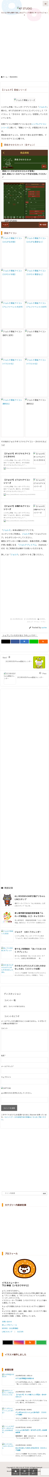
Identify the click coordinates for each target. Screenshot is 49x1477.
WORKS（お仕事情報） (10, 1328)
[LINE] (33, 641)
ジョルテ (43, 106)
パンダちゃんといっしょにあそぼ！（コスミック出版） (31, 1413)
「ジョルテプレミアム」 (28, 544)
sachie (44, 627)
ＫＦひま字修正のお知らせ (24, 1378)
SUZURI (20, 1331)
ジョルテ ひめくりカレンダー (28, 931)
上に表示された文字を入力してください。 (17, 1093)
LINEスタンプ (7, 1331)
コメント (4, 1028)
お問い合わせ (7, 1321)
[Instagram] (19, 1342)
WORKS (14, 77)
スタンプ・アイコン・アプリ (36, 622)
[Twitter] (5, 641)
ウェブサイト (6, 1077)
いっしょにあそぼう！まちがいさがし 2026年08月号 (31, 1431)
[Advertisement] (24, 47)
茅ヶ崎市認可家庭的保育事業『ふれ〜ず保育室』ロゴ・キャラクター (30, 915)
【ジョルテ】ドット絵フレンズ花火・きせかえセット (30, 1395)
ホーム (5, 77)
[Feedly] (41, 1342)
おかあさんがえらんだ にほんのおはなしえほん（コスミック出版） (30, 967)
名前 (3, 1055)
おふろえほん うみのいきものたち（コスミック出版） (31, 1449)
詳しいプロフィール (9, 1325)
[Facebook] (15, 641)
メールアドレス (7, 1066)
